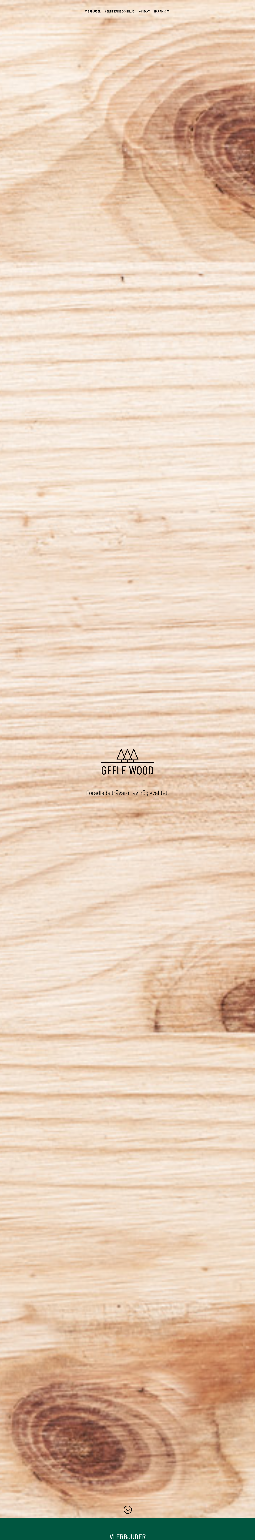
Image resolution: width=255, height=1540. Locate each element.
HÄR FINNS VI (161, 11)
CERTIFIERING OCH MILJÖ (119, 11)
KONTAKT (144, 11)
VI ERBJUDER (93, 11)
